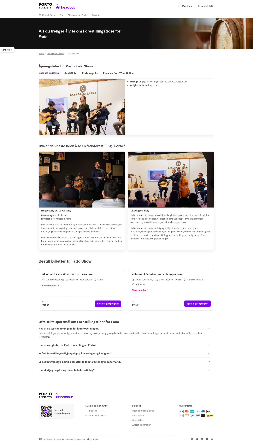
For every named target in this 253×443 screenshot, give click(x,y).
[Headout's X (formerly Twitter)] (212, 439)
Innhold (6, 49)
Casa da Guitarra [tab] (49, 73)
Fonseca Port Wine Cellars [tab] (118, 73)
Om (61, 14)
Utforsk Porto (48, 14)
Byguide (95, 14)
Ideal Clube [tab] (70, 73)
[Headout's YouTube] (202, 439)
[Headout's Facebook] (207, 439)
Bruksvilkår (137, 420)
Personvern (138, 415)
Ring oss (92, 410)
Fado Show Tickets (55, 53)
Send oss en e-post (97, 415)
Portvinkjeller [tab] (90, 73)
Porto (41, 53)
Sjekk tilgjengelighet (108, 303)
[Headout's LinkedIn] (192, 439)
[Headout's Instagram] (197, 439)
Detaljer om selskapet (143, 410)
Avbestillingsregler (141, 424)
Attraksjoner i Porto (77, 14)
